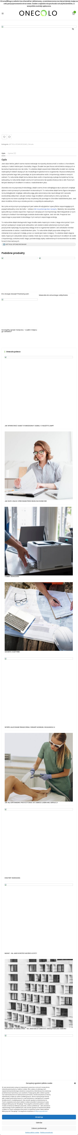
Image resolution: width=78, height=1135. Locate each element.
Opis (3, 153)
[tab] (3, 153)
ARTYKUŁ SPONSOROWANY (18, 144)
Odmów (39, 1123)
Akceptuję (39, 1117)
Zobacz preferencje (39, 1128)
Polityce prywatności (41, 1111)
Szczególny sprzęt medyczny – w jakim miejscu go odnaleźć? (19, 331)
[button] (75, 1083)
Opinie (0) (12, 153)
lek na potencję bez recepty (45, 209)
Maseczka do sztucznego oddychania (53, 295)
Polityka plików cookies (32, 1132)
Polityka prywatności (46, 1132)
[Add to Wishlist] (4, 137)
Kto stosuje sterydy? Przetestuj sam (15, 294)
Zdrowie (31, 144)
